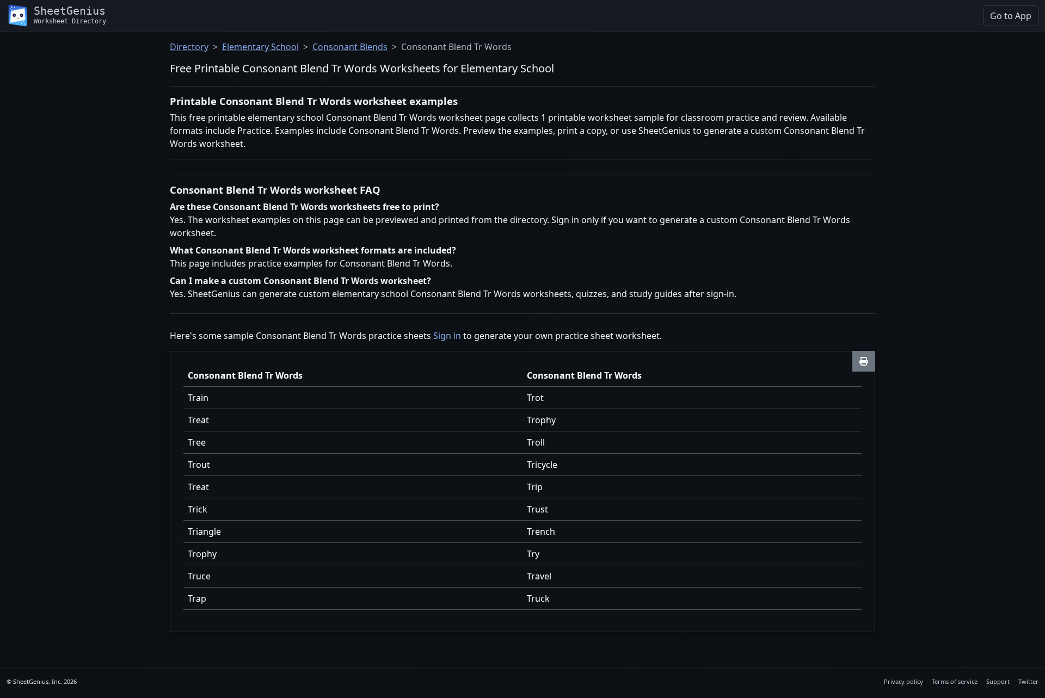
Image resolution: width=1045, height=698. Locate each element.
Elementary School (260, 47)
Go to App (1010, 16)
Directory (189, 47)
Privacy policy (903, 681)
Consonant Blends (350, 47)
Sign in (447, 336)
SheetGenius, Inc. (37, 681)
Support (998, 681)
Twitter (1028, 681)
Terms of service (955, 681)
